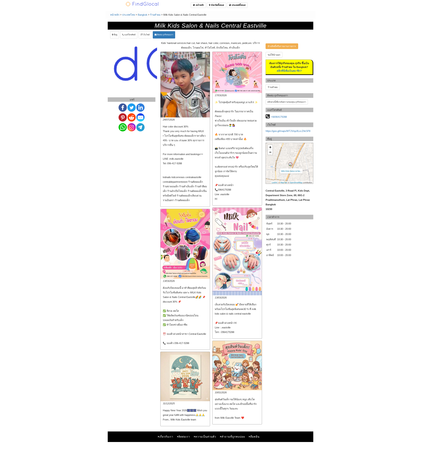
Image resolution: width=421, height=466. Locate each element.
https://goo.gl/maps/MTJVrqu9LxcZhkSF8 (288, 131)
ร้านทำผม (155, 14)
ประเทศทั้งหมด (238, 5)
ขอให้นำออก (274, 54)
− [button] (270, 152)
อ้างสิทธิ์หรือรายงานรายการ (282, 46)
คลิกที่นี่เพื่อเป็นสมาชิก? (289, 70)
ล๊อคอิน (255, 436)
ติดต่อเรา (184, 436)
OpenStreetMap (296, 182)
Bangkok (142, 14)
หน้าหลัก (199, 5)
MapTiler (283, 182)
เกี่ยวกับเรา (166, 436)
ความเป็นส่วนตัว (205, 436)
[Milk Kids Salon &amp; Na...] (290, 164)
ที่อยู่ (115, 35)
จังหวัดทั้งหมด (217, 5)
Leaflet (274, 182)
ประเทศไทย (128, 14)
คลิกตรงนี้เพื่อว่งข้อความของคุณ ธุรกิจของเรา (286, 102)
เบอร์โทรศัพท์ (130, 35)
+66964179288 (279, 116)
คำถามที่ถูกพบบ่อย (233, 436)
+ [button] (270, 147)
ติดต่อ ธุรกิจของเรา (165, 35)
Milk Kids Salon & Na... (291, 171)
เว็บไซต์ (146, 35)
